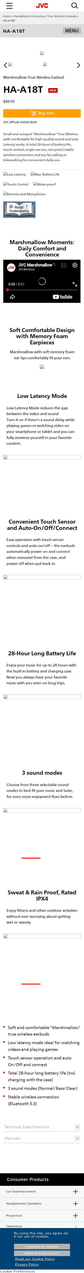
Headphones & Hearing (29, 16)
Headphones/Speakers (24, 1203)
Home (7, 16)
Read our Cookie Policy (35, 1259)
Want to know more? (42, 1253)
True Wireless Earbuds (61, 16)
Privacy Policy (27, 1264)
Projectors (14, 1215)
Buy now (46, 113)
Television (14, 1226)
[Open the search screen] (74, 6)
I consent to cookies (42, 1246)
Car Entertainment (21, 1191)
